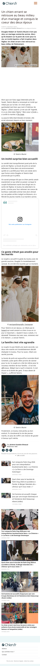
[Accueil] (10, 3)
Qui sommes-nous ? (8, 652)
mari (18, 100)
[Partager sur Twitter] (7, 451)
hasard (4, 330)
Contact (4, 654)
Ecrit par (11, 28)
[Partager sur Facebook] (3, 451)
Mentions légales (18, 661)
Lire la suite (21, 455)
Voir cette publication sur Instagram (20, 224)
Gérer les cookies (28, 661)
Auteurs (4, 648)
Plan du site (10, 661)
